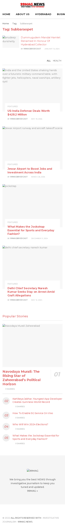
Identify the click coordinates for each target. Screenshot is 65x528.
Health (57, 60)
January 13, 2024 (52, 49)
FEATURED (13, 106)
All (49, 60)
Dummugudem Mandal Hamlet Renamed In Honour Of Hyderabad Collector (40, 41)
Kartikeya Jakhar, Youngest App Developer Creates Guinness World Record (37, 400)
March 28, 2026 (38, 177)
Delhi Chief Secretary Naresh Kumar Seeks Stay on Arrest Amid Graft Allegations (31, 292)
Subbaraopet (26, 23)
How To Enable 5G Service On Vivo (32, 413)
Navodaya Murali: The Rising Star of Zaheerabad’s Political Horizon (21, 378)
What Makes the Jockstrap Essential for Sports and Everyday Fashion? (31, 230)
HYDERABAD (43, 14)
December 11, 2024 (39, 238)
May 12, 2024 (36, 300)
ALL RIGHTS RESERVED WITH (26, 518)
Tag (14, 23)
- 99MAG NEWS (24, 521)
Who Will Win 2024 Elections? (30, 424)
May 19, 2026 (36, 119)
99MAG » (32, 490)
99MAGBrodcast (32, 49)
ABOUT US (23, 14)
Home (6, 14)
